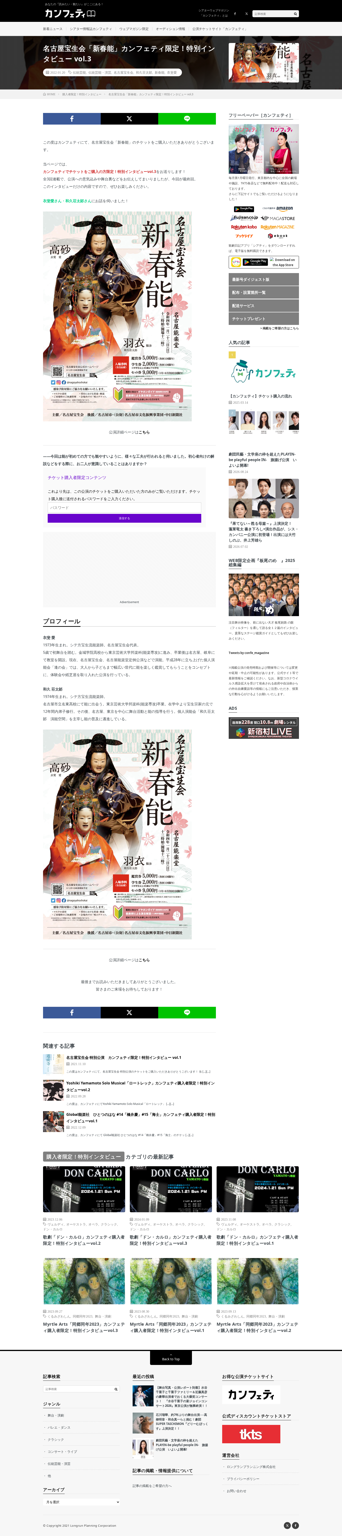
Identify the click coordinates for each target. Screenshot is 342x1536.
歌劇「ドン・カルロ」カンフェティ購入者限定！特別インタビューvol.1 (257, 1240)
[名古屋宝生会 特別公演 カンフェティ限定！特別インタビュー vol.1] (53, 1064)
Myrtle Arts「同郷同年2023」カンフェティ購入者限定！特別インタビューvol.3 (84, 1327)
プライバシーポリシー (243, 1479)
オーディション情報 (170, 28)
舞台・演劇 (103, 1316)
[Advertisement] (129, 564)
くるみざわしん (58, 1316)
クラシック (109, 1224)
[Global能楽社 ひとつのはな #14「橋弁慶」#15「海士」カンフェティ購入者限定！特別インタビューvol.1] (53, 1121)
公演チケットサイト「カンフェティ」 (220, 28)
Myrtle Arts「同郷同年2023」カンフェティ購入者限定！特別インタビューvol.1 (171, 1327)
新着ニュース (53, 28)
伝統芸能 (79, 72)
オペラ (93, 1224)
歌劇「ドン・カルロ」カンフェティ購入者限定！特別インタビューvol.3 (171, 1240)
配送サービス (243, 305)
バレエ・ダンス (59, 1427)
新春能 (159, 72)
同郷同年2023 (82, 1316)
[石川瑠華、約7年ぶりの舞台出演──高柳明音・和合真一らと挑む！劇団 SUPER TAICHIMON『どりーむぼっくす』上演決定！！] (143, 1423)
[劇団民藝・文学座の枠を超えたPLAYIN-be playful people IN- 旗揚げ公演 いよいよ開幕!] (143, 1448)
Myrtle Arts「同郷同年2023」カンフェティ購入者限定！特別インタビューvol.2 (257, 1327)
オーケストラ (76, 1224)
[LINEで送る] (187, 119)
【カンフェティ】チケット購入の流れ (260, 396)
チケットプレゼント (249, 318)
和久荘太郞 (144, 72)
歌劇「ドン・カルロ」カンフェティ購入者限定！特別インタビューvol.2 (84, 1240)
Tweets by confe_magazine (249, 653)
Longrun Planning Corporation (93, 1525)
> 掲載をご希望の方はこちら (279, 328)
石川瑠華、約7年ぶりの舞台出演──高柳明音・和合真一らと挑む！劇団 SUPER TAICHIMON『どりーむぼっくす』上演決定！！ (182, 1421)
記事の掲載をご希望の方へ (152, 1485)
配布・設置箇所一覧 (249, 292)
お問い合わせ (236, 1491)
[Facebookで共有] (72, 119)
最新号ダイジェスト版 (250, 279)
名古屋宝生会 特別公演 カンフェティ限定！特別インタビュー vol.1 (123, 1057)
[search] (295, 13)
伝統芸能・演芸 (99, 72)
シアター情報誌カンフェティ (91, 28)
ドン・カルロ (53, 1229)
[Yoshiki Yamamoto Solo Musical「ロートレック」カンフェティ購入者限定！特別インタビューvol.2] (53, 1090)
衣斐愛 (172, 72)
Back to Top (171, 1359)
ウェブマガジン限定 (134, 28)
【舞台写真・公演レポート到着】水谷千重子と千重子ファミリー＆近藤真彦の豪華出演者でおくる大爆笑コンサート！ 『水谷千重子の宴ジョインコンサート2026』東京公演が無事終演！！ (182, 1396)
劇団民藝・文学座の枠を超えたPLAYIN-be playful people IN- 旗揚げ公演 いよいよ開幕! (263, 460)
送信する (124, 518)
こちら (144, 432)
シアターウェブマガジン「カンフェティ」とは (213, 12)
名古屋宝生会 (123, 72)
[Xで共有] (129, 119)
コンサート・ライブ (62, 1451)
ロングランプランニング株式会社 (251, 1466)
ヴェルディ (55, 1224)
